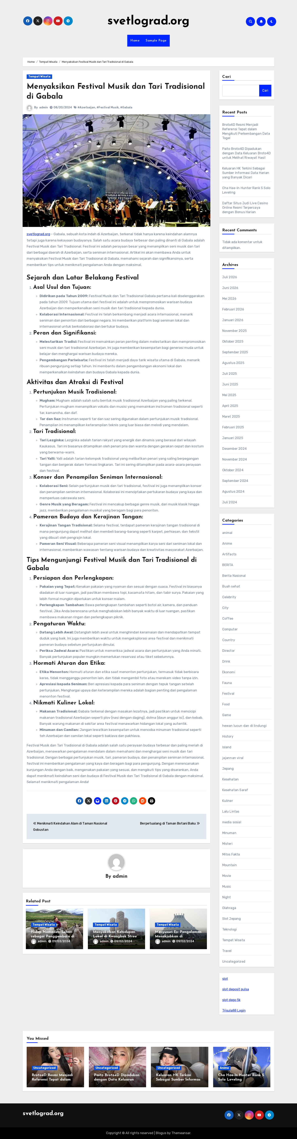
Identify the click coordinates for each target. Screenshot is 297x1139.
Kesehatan (230, 779)
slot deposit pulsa (235, 989)
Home (135, 40)
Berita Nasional (234, 576)
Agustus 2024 (233, 491)
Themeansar (181, 1133)
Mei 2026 (229, 299)
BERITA (227, 565)
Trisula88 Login (234, 1010)
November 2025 (234, 331)
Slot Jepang (231, 919)
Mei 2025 (229, 395)
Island (227, 747)
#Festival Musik (108, 107)
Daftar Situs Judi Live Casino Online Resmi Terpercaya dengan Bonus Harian (245, 207)
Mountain (229, 865)
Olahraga (229, 908)
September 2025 (235, 352)
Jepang (228, 769)
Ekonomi (228, 672)
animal (227, 533)
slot (225, 979)
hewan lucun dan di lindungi (244, 726)
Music (226, 886)
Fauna (227, 683)
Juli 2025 (229, 374)
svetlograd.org (148, 21)
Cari (226, 77)
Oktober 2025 (232, 341)
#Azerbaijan (86, 107)
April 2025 (230, 406)
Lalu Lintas (230, 811)
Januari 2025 (232, 438)
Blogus (161, 1133)
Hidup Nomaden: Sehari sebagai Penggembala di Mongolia (52, 936)
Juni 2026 (230, 288)
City (225, 608)
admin (43, 107)
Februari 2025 (233, 427)
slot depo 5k (231, 1000)
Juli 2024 (229, 502)
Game (226, 715)
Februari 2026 (233, 309)
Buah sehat (231, 586)
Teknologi (229, 929)
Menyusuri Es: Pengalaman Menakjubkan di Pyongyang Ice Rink (178, 936)
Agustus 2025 (233, 363)
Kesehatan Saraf (235, 790)
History (227, 736)
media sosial (231, 822)
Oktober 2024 (232, 470)
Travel (227, 951)
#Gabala (126, 107)
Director (228, 651)
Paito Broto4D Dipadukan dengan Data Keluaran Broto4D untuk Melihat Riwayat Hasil (246, 153)
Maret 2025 (231, 416)
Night (226, 897)
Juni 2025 (230, 384)
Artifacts (229, 554)
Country (228, 640)
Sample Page (156, 40)
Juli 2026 (229, 277)
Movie (226, 876)
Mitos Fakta (231, 854)
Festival (228, 693)
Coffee (227, 618)
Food (226, 704)
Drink (226, 661)
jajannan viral (233, 758)
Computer (230, 629)
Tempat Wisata (39, 76)
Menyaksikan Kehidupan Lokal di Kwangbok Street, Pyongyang (116, 936)
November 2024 (234, 459)
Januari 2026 (232, 320)
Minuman (229, 833)
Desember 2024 (234, 449)
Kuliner (227, 801)
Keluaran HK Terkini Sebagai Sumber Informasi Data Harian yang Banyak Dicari (245, 172)
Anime (227, 543)
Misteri (227, 844)
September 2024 (235, 481)
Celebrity (229, 597)
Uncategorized (233, 961)
